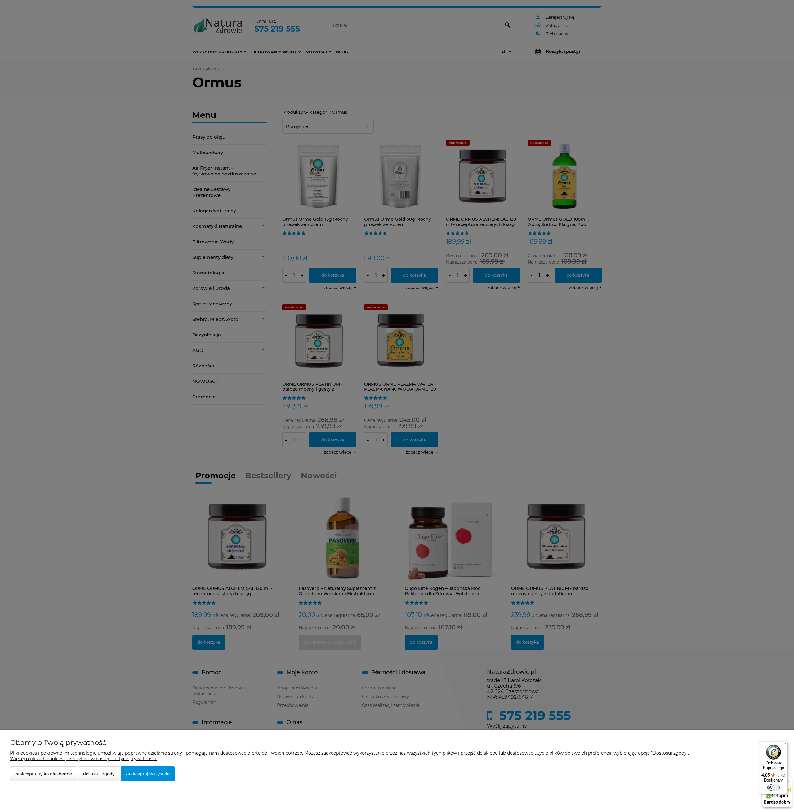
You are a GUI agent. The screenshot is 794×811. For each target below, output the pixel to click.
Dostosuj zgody (98, 773)
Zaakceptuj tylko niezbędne (43, 773)
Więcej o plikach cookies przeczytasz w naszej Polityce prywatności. (83, 758)
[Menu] (784, 745)
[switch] (773, 787)
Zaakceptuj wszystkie (148, 773)
